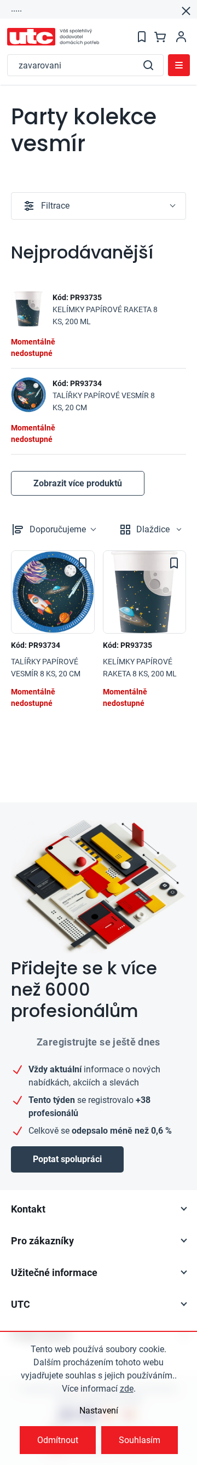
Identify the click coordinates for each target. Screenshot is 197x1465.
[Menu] (179, 65)
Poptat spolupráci (67, 1159)
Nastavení (98, 1410)
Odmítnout (57, 1440)
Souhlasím (139, 1440)
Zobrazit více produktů (77, 483)
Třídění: (58, 529)
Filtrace (55, 205)
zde (127, 1388)
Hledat (148, 65)
